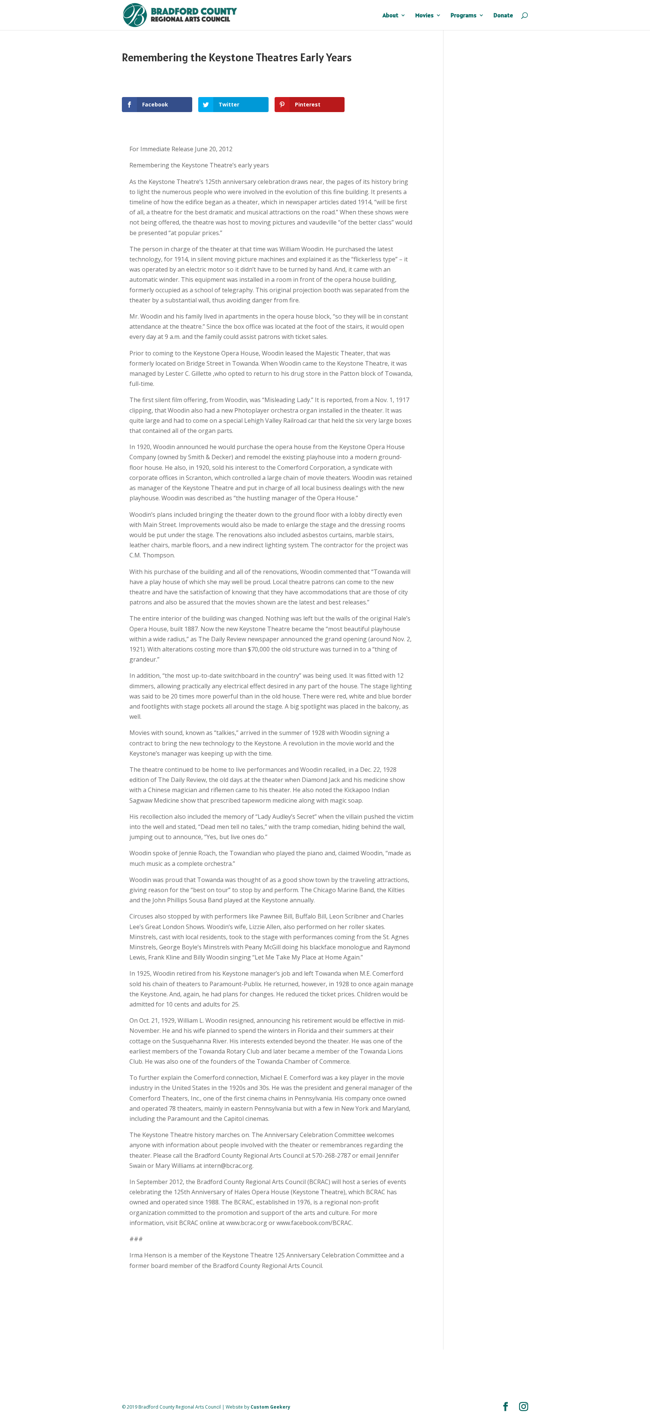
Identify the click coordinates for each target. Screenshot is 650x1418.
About (390, 15)
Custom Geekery (270, 1407)
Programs (464, 15)
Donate (503, 15)
